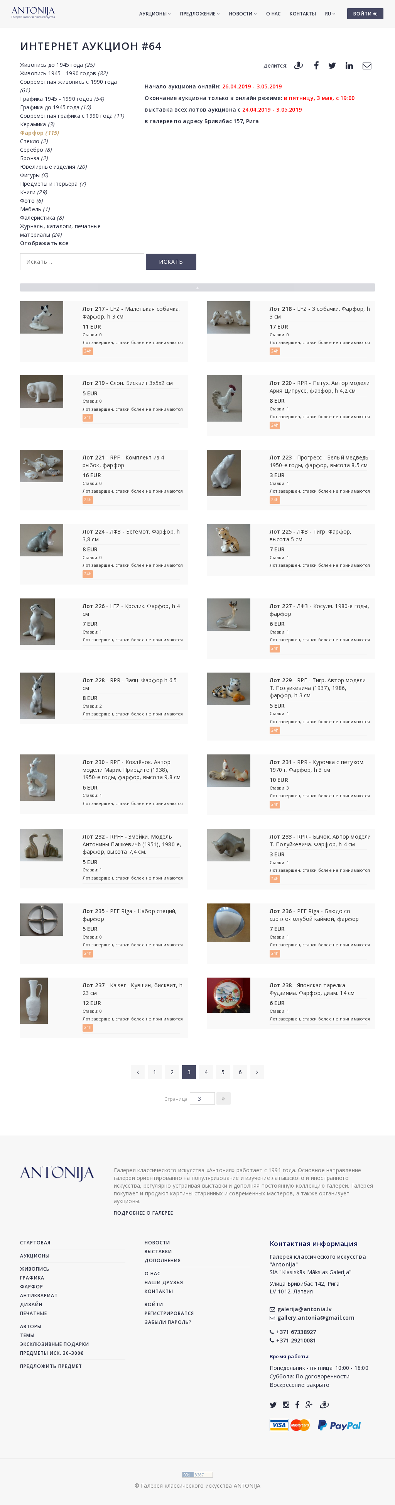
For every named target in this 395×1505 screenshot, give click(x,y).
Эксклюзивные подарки (54, 1344)
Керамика (37, 124)
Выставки (158, 1251)
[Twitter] (332, 65)
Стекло (33, 141)
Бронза (33, 158)
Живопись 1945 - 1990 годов (63, 73)
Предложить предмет (51, 1366)
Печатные (33, 1313)
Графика (32, 1278)
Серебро (35, 149)
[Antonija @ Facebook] (297, 1405)
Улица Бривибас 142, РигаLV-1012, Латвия (305, 1287)
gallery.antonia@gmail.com (315, 1317)
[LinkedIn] (349, 65)
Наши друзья (164, 1282)
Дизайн (31, 1304)
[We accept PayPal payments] (339, 1424)
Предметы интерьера (53, 183)
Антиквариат (39, 1295)
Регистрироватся (169, 1313)
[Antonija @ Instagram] (286, 1405)
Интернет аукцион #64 (90, 46)
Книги (33, 192)
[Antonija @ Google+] (309, 1405)
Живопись (35, 1269)
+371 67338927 (296, 1332)
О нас (273, 13)
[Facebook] (316, 65)
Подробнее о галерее (143, 1213)
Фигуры (34, 175)
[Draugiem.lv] (298, 65)
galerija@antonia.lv (304, 1309)
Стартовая (35, 1242)
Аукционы (153, 13)
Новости (241, 13)
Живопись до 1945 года (57, 64)
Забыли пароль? (168, 1322)
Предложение (198, 13)
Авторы (31, 1326)
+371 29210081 (296, 1340)
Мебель (34, 209)
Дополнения (163, 1260)
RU (329, 13)
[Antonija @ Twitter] (273, 1405)
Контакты (303, 13)
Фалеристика (41, 217)
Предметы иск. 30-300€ (52, 1353)
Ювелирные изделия (53, 166)
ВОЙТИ (363, 13)
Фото (31, 200)
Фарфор (39, 132)
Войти (154, 1304)
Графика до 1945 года (55, 107)
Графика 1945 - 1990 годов (62, 98)
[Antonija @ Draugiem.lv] (324, 1405)
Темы (27, 1335)
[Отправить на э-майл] (367, 65)
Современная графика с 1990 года (72, 115)
